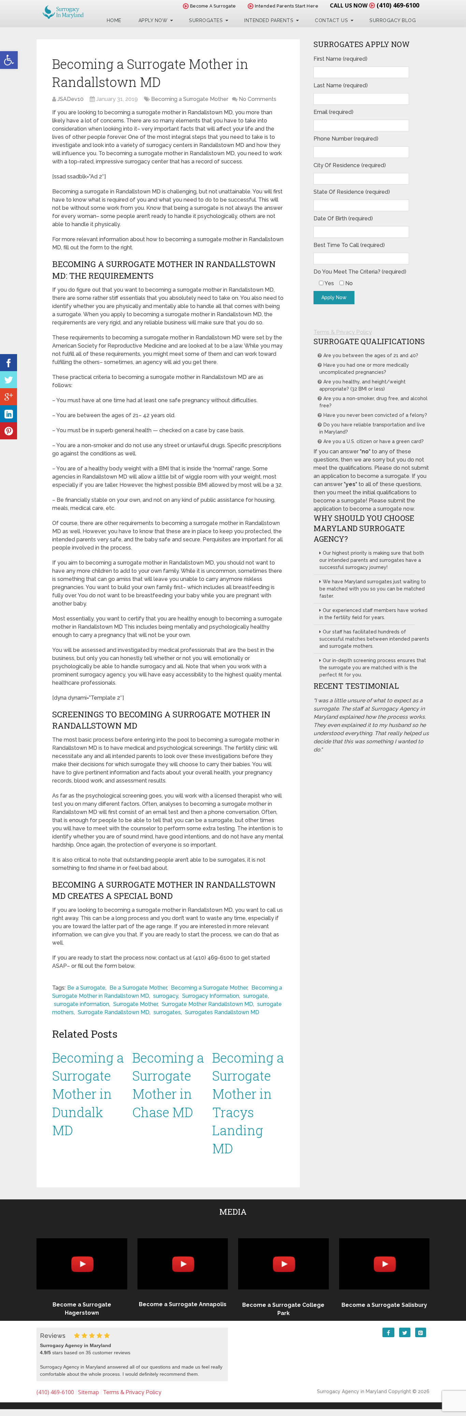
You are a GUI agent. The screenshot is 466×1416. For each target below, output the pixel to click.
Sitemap (88, 1392)
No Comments (257, 99)
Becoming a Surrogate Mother (189, 99)
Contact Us (331, 20)
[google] (8, 396)
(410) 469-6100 (398, 5)
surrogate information (81, 1004)
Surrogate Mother (135, 1004)
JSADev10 (70, 99)
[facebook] (8, 362)
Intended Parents (268, 20)
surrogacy (165, 996)
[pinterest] (8, 430)
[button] (9, 60)
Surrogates (206, 20)
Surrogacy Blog (392, 20)
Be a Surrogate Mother (138, 987)
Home (114, 20)
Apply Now (153, 20)
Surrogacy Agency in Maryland (352, 1391)
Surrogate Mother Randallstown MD (207, 1004)
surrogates (167, 1012)
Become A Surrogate (212, 6)
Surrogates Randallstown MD (222, 1012)
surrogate (255, 996)
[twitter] (8, 379)
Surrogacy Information (210, 996)
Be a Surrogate (86, 987)
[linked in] (8, 413)
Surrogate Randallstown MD (113, 1012)
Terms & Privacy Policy (343, 332)
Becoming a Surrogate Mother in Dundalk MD (88, 1094)
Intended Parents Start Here (285, 6)
